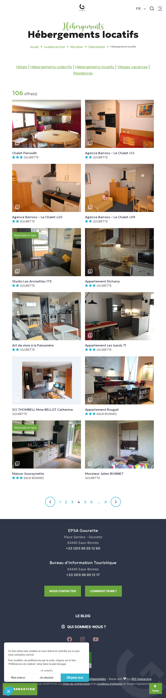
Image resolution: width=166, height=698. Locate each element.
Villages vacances (132, 67)
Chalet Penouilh (24, 153)
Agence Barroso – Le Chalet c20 (37, 217)
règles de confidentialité (76, 683)
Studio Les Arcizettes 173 (32, 281)
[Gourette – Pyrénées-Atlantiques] (83, 8)
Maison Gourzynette (28, 474)
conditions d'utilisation (109, 683)
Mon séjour (76, 46)
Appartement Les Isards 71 (105, 345)
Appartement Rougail (101, 409)
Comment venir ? (103, 591)
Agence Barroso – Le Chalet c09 (110, 217)
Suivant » (116, 502)
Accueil (34, 46)
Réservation (22, 689)
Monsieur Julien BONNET (104, 474)
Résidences (83, 73)
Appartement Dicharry (102, 281)
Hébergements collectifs (51, 67)
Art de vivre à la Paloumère (33, 345)
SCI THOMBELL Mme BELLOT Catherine (42, 409)
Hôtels (21, 67)
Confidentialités (95, 679)
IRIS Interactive (141, 679)
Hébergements (96, 46)
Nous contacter (62, 591)
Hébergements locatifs (94, 67)
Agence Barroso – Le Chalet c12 (109, 153)
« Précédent (50, 502)
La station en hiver (54, 46)
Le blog (83, 616)
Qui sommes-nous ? (86, 627)
